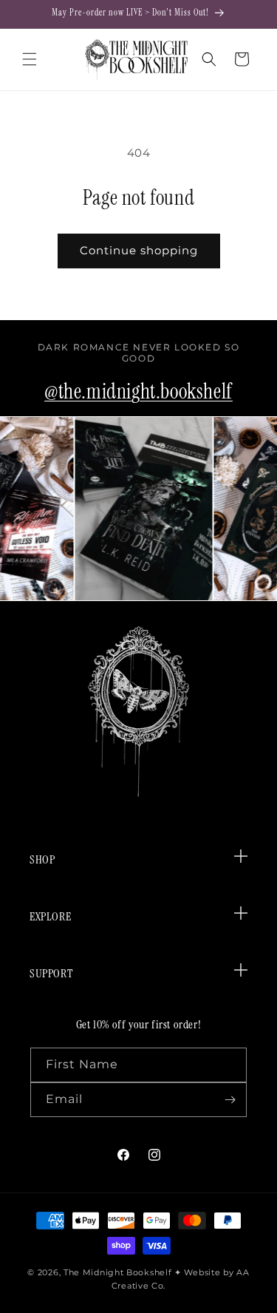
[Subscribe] (229, 1099)
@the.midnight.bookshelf (138, 391)
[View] (140, 508)
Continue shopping (139, 250)
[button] (29, 59)
